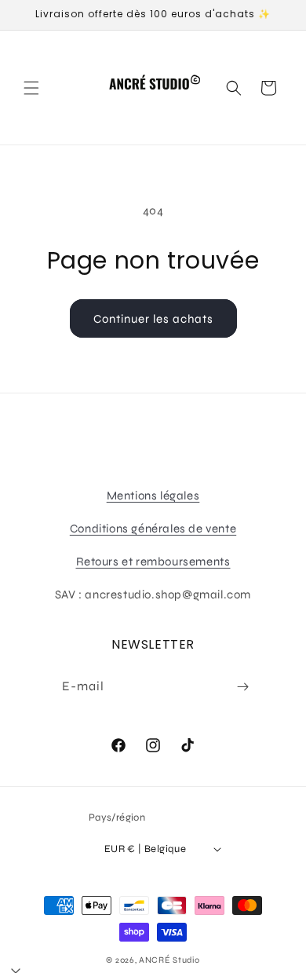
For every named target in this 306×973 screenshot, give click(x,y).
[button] (31, 88)
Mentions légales (153, 495)
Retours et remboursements (153, 561)
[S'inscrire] (242, 686)
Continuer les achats (153, 319)
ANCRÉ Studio (169, 960)
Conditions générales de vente (153, 528)
